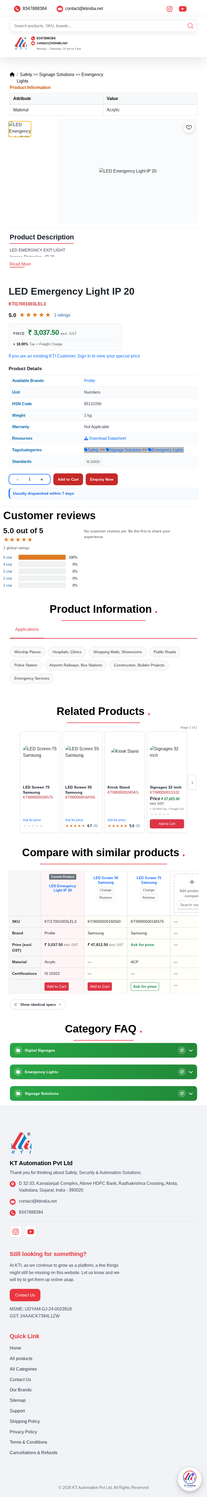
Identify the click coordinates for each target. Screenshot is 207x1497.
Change (106, 890)
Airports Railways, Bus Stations (75, 665)
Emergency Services (31, 678)
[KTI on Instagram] (16, 1232)
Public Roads (165, 652)
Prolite (89, 380)
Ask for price (32, 820)
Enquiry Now (101, 479)
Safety (26, 74)
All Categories (23, 1369)
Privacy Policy (23, 1432)
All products (21, 1358)
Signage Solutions (56, 74)
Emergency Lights (167, 450)
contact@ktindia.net (84, 8)
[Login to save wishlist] (189, 127)
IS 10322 (93, 462)
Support (17, 1411)
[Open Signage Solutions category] (182, 1093)
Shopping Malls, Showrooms (117, 652)
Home (15, 1348)
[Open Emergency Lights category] (182, 1072)
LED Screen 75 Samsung (149, 880)
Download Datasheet (107, 438)
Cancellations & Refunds (33, 1452)
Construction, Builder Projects (139, 665)
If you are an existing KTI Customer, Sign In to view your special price (74, 356)
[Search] (190, 26)
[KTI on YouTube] (31, 1232)
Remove (105, 898)
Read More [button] (20, 264)
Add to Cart (167, 824)
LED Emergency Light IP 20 (62, 888)
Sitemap (18, 1400)
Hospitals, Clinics (67, 652)
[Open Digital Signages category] (182, 1050)
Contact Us (25, 1295)
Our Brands (21, 1390)
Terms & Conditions (28, 1442)
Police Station (25, 665)
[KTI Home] (21, 1142)
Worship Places (27, 652)
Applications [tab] (27, 629)
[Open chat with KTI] (190, 1479)
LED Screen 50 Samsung (106, 880)
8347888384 (35, 8)
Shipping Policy (25, 1421)
